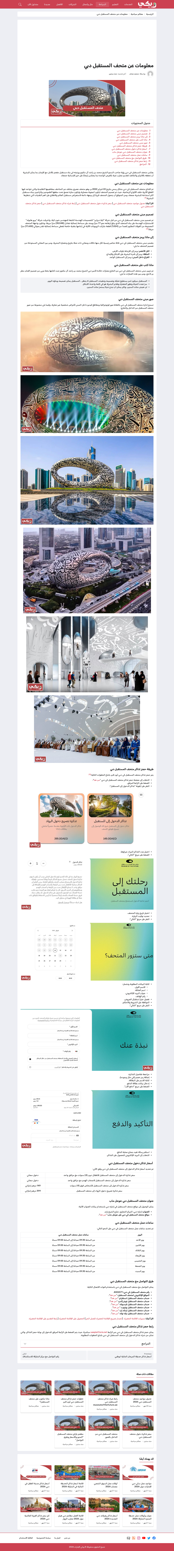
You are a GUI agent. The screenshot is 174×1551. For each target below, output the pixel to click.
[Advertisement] (87, 42)
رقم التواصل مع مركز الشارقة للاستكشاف (41, 1356)
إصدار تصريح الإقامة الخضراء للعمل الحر (104, 1318)
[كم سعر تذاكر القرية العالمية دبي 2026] (36, 1512)
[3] (90, 774)
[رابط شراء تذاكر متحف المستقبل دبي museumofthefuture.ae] (104, 1397)
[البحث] (20, 4)
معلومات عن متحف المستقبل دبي (133, 130)
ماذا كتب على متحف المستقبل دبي (133, 140)
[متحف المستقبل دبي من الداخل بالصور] (104, 1432)
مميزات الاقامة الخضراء (134, 1318)
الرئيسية (149, 14)
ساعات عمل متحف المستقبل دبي (133, 155)
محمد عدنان (134, 74)
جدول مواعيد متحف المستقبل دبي (129, 203)
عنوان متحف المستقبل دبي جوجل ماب (131, 152)
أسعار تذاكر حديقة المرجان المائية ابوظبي (133, 1356)
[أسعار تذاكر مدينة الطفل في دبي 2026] (36, 1479)
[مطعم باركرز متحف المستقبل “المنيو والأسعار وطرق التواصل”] (70, 1432)
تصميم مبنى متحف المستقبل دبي (133, 133)
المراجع (145, 164)
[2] (147, 229)
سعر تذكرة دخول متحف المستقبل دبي (94, 203)
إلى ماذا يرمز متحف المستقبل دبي (133, 137)
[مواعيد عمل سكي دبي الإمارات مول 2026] (138, 1479)
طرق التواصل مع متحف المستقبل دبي (131, 158)
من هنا (97, 780)
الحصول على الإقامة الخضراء (71, 1318)
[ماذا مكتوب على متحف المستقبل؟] (36, 1397)
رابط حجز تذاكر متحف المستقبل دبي (132, 161)
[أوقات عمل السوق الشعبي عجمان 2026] (104, 1479)
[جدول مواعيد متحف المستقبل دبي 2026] (138, 1397)
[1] (145, 198)
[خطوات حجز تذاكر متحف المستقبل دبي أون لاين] (70, 1397)
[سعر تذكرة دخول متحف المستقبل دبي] (138, 1432)
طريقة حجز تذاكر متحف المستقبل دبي (131, 146)
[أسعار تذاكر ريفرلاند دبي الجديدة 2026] (104, 1512)
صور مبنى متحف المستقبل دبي (134, 143)
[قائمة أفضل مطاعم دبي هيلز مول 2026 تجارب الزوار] (70, 1512)
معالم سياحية (137, 14)
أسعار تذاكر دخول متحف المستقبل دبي (131, 149)
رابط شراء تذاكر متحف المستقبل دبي (58, 203)
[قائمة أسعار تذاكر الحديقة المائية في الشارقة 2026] (70, 1479)
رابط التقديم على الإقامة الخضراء (43, 1318)
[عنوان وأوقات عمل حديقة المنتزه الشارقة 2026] (138, 1512)
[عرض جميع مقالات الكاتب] (150, 74)
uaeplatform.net (98, 1332)
